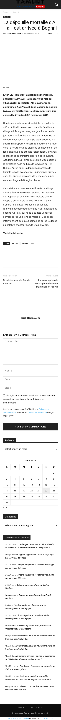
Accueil (6, 12)
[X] (13, 40)
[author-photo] (30, 313)
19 (24, 490)
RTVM (30, 707)
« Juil (5, 507)
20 (31, 490)
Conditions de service (37, 412)
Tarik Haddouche (14, 33)
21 (38, 490)
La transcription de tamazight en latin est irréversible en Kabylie (46, 283)
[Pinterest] (21, 40)
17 (7, 490)
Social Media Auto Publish (18, 718)
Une (32, 243)
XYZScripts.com (46, 718)
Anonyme (9, 595)
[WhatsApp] (28, 40)
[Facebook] (6, 40)
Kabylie (25, 243)
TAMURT (21, 707)
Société (16, 12)
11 (15, 484)
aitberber (9, 625)
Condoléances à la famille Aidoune (16, 282)
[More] (35, 40)
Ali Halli (15, 243)
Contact (39, 707)
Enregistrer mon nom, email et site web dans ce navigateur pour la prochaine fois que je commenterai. (29, 399)
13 (31, 484)
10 (7, 484)
